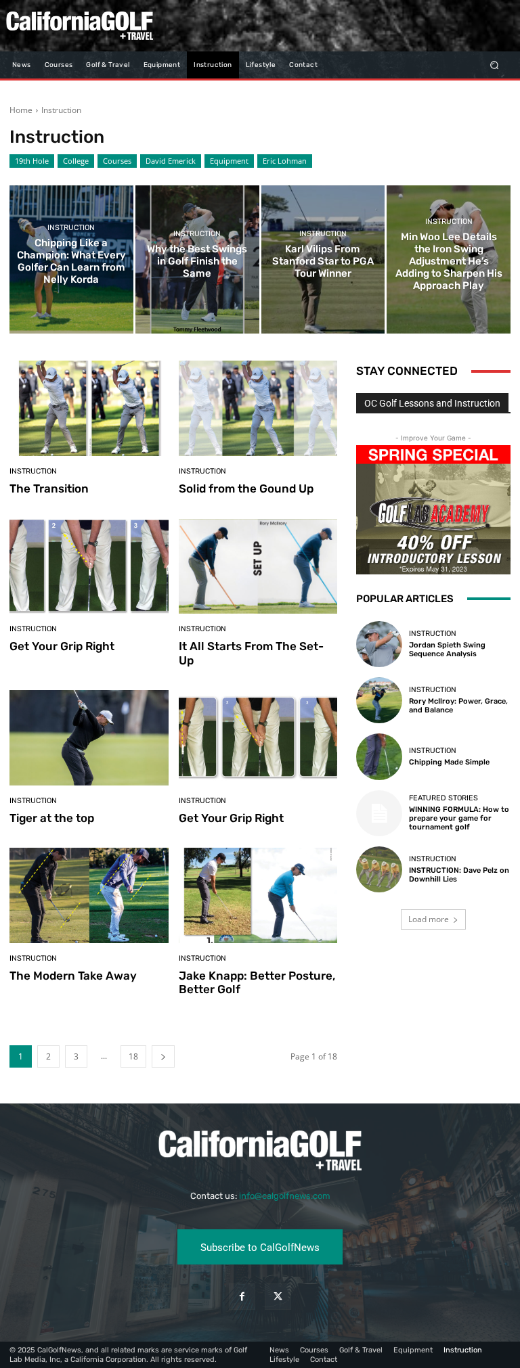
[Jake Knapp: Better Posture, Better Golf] (258, 895)
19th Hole (32, 161)
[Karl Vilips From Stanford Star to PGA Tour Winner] (323, 259)
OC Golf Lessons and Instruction (432, 403)
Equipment (229, 161)
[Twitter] (278, 1296)
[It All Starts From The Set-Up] (258, 566)
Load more (428, 919)
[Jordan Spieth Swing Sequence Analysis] (379, 644)
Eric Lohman (285, 161)
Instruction (71, 227)
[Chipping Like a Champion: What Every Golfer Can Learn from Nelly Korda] (71, 259)
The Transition (49, 488)
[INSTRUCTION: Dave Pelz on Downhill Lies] (379, 869)
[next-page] (163, 1056)
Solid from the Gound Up (246, 488)
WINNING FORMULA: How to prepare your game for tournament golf (459, 818)
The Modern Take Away (73, 975)
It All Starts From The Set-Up (251, 652)
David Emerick (171, 161)
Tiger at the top (51, 818)
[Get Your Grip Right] (89, 566)
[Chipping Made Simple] (379, 756)
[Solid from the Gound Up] (258, 408)
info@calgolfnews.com (284, 1196)
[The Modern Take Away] (89, 895)
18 (133, 1056)
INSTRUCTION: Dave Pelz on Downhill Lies (459, 875)
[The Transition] (89, 408)
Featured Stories (443, 798)
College (76, 161)
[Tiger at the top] (89, 737)
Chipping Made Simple (449, 762)
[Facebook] (242, 1296)
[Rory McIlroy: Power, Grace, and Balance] (379, 700)
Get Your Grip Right (61, 646)
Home (20, 110)
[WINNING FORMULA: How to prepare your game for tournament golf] (379, 813)
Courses (117, 161)
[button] (494, 64)
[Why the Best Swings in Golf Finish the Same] (197, 259)
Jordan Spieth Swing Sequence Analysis (447, 649)
